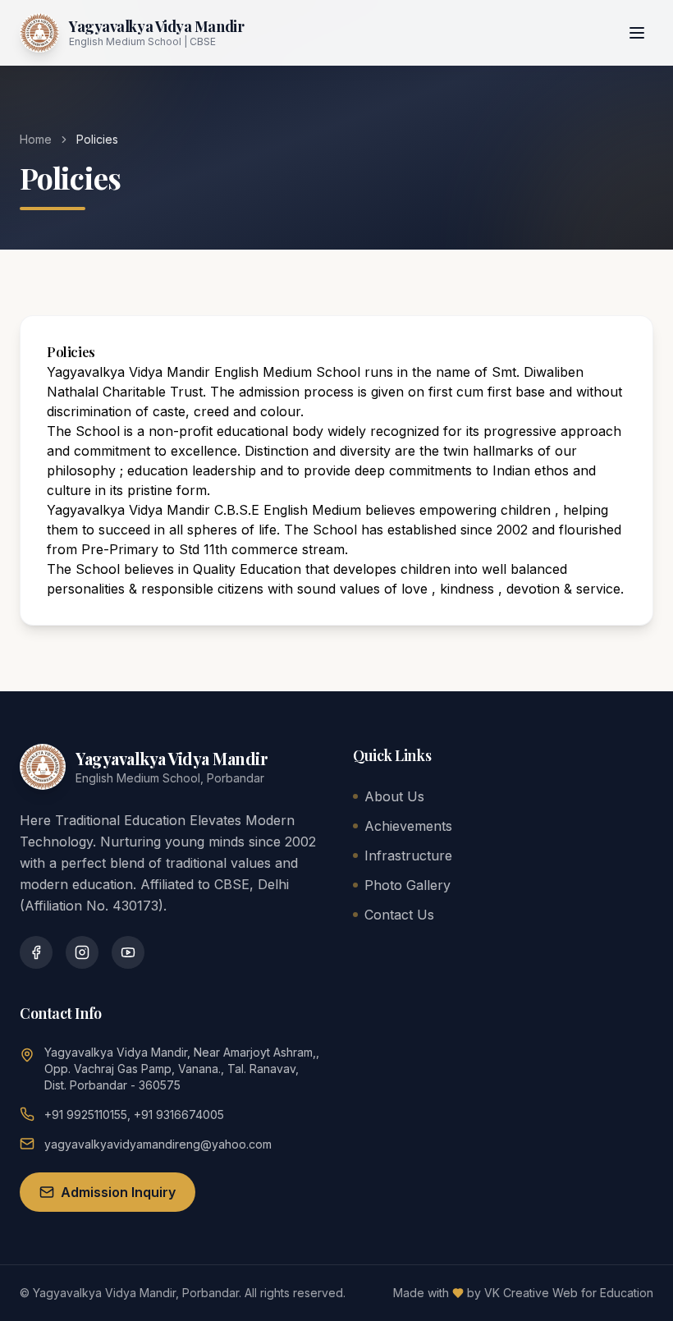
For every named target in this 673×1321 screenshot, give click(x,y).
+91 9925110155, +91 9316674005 (134, 1114)
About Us (394, 796)
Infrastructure (408, 855)
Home (36, 139)
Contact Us (399, 914)
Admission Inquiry (118, 1192)
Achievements (408, 826)
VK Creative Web (531, 1293)
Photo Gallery (407, 885)
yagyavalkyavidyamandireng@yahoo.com (158, 1144)
